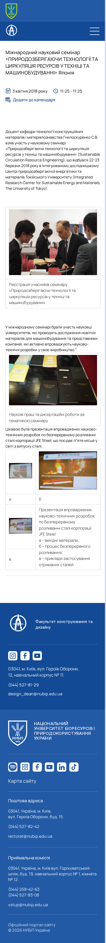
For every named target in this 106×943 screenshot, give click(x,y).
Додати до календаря (34, 99)
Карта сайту (22, 780)
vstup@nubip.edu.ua (28, 905)
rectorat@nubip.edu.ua (30, 836)
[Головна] (11, 11)
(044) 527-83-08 (23, 895)
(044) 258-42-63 (23, 889)
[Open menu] (95, 31)
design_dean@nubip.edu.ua (35, 694)
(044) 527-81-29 (23, 685)
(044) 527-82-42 (23, 826)
